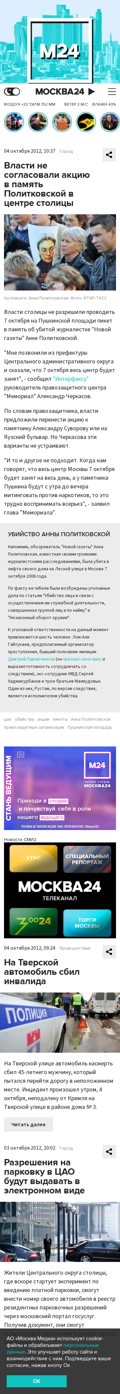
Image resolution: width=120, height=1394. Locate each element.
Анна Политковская (91, 719)
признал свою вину (82, 659)
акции (43, 719)
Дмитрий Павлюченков (31, 659)
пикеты (60, 719)
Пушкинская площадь (90, 727)
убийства (24, 719)
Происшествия (75, 948)
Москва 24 (60, 92)
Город (66, 151)
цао (8, 719)
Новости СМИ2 (20, 839)
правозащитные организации (34, 727)
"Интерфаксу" (71, 379)
